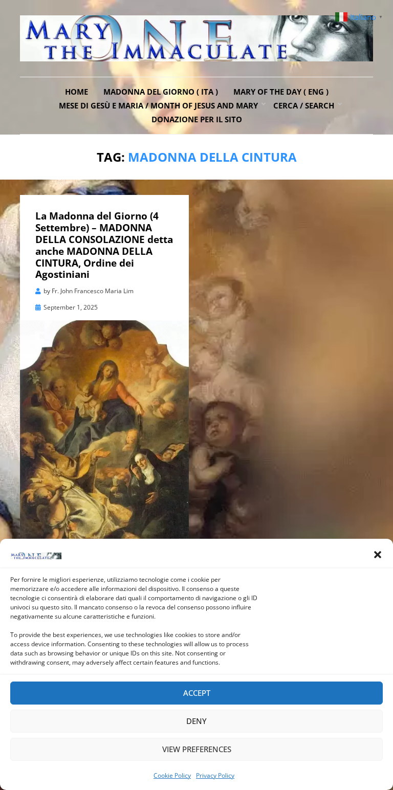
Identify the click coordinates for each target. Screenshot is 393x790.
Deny (196, 721)
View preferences (196, 749)
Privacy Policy (215, 775)
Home (76, 91)
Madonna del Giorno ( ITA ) (160, 91)
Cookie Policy (172, 775)
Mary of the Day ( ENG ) (281, 91)
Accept (196, 693)
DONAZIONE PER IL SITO (196, 119)
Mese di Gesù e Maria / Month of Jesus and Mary (158, 105)
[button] (378, 555)
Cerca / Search (303, 105)
